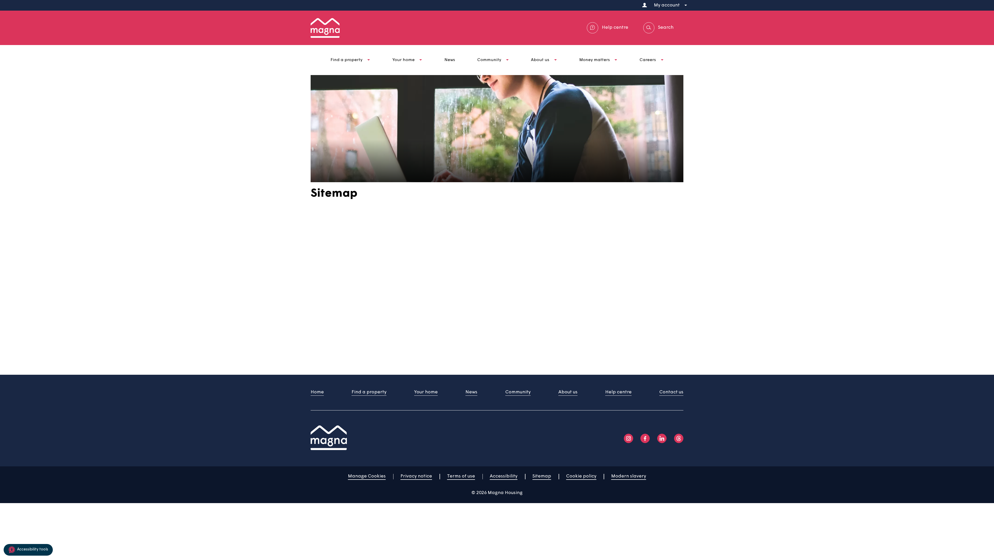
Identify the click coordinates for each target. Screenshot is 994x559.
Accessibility (503, 476)
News (471, 392)
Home (317, 392)
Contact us (671, 392)
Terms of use (461, 476)
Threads (678, 438)
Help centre (618, 392)
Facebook (645, 438)
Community (518, 392)
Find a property (369, 392)
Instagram (628, 438)
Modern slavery (628, 476)
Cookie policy (581, 476)
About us (568, 392)
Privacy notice (416, 476)
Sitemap (541, 476)
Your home (426, 392)
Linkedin (662, 438)
